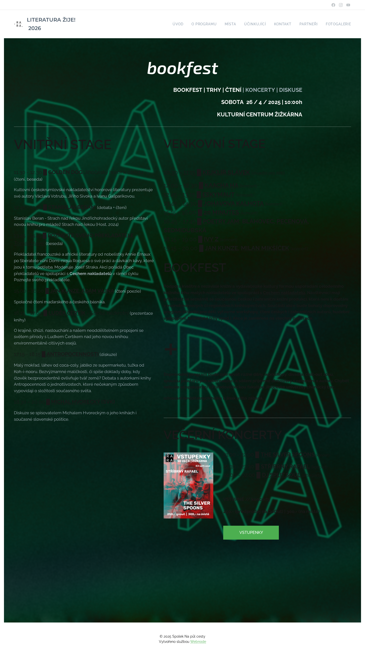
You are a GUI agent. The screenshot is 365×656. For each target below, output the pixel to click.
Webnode (198, 642)
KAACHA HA (221, 185)
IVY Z (211, 239)
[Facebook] (333, 5)
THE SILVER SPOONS (288, 454)
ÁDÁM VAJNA (97, 291)
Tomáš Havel (29, 243)
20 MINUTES (221, 212)
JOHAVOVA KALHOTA (234, 203)
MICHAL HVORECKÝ (75, 402)
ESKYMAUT (218, 194)
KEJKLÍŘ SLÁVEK (226, 172)
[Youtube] (348, 5)
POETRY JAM (221, 221)
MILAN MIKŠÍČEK (265, 248)
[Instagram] (341, 5)
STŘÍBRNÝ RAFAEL (285, 466)
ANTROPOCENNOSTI (73, 354)
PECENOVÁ (292, 221)
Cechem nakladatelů (284, 292)
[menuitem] (179, 24)
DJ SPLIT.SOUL (281, 475)
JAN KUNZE (64, 291)
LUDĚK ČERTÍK (66, 313)
